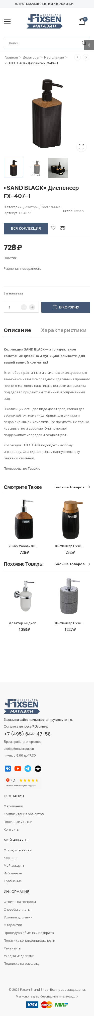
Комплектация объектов (24, 814)
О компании (13, 806)
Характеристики (64, 330)
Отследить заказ (17, 850)
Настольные (54, 57)
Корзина (11, 857)
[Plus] (32, 307)
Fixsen (79, 211)
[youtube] (18, 769)
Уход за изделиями (19, 955)
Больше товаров (69, 487)
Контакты (12, 829)
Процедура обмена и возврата (29, 932)
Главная (11, 57)
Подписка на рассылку (22, 963)
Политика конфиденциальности (29, 940)
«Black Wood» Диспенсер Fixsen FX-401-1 (41, 546)
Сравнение (13, 881)
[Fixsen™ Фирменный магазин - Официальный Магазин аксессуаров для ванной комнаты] (45, 21)
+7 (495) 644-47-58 (27, 734)
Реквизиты (13, 948)
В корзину (69, 307)
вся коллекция (26, 228)
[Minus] (24, 307)
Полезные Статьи (18, 821)
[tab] (22, 330)
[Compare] (62, 227)
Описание (17, 330)
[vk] (8, 769)
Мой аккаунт (14, 865)
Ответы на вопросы (20, 901)
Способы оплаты (17, 909)
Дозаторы (31, 57)
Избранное (13, 873)
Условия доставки (18, 917)
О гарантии (13, 925)
